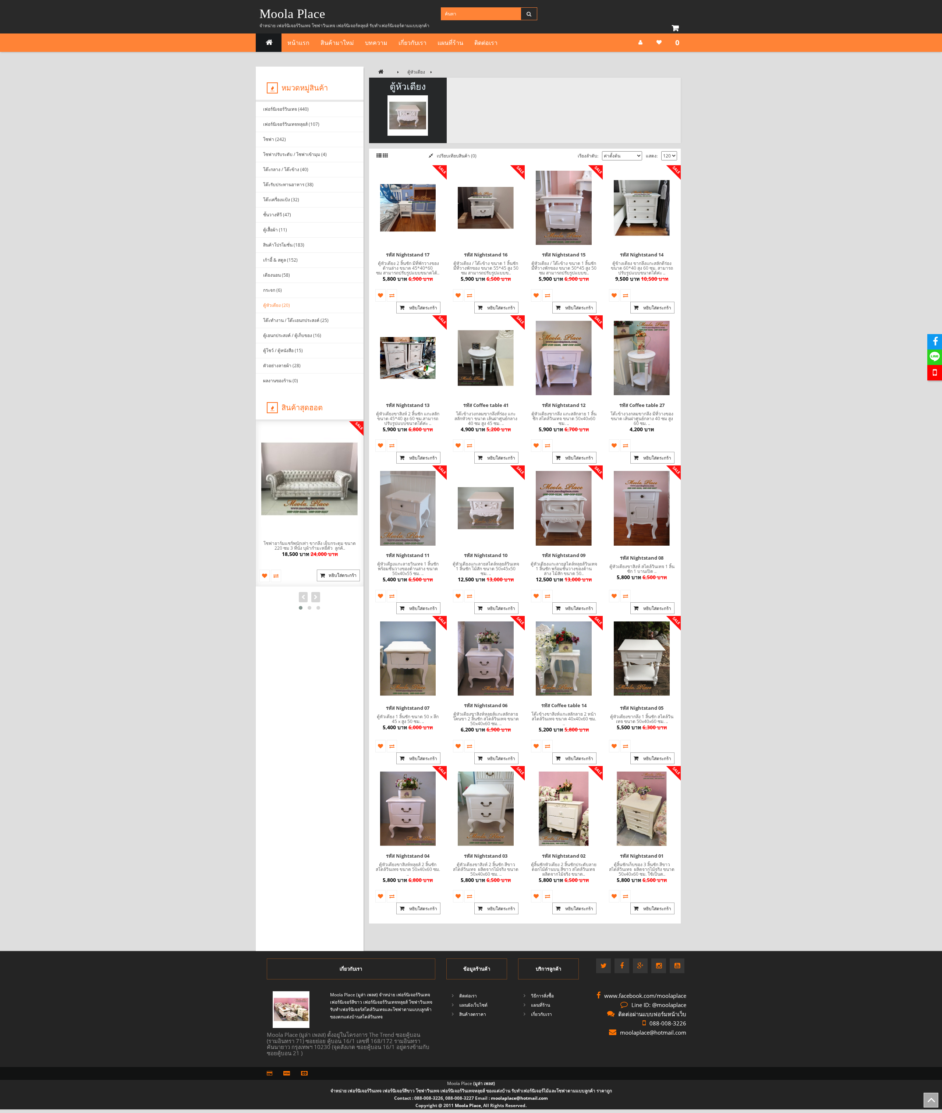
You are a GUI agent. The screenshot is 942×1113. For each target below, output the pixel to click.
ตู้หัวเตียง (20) (276, 305)
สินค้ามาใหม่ (337, 43)
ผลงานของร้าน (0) (280, 381)
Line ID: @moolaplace (658, 1005)
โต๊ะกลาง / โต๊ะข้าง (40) (285, 169)
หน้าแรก (298, 43)
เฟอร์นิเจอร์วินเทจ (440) (286, 109)
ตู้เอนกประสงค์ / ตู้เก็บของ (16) (292, 335)
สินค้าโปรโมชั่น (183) (283, 245)
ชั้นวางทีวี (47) (277, 215)
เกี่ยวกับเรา (412, 43)
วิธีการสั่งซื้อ (542, 996)
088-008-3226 (667, 1023)
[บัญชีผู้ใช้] (640, 42)
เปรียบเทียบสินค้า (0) (457, 156)
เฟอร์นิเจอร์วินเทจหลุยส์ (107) (291, 124)
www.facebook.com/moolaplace (645, 995)
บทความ (376, 43)
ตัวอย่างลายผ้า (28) (282, 365)
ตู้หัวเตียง (416, 72)
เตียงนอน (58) (276, 275)
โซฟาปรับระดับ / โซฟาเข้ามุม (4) (295, 154)
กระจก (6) (272, 290)
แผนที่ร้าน (450, 43)
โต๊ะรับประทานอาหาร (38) (288, 184)
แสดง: (652, 156)
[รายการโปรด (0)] (659, 42)
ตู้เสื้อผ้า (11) (275, 230)
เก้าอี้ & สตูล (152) (280, 260)
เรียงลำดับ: (588, 156)
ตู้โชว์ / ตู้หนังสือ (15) (283, 350)
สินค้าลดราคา (472, 1014)
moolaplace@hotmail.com (653, 1032)
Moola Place (292, 13)
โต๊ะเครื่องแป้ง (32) (281, 199)
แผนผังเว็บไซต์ (473, 1005)
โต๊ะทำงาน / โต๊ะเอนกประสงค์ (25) (296, 320)
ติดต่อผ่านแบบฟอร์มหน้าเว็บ (652, 1014)
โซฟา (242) (274, 139)
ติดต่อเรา (485, 43)
